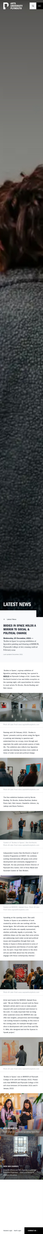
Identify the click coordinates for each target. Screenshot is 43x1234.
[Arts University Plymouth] (13, 6)
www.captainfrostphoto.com (28, 725)
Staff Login (17, 1230)
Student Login (7, 1230)
